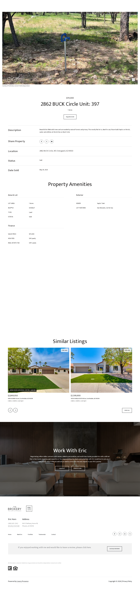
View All (127, 410)
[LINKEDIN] (125, 534)
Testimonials (42, 534)
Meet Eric (19, 534)
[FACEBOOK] (114, 534)
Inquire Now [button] (70, 117)
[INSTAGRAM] (120, 534)
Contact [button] (62, 468)
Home (9, 534)
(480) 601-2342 (13, 523)
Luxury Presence (22, 581)
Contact (53, 534)
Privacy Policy (127, 581)
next (14, 79)
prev (9, 79)
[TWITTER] (130, 534)
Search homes (78, 468)
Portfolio (30, 534)
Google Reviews (114, 549)
